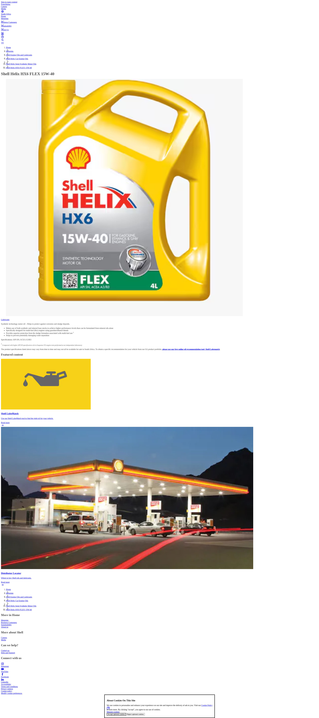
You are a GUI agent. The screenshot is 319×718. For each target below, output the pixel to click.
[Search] (159, 39)
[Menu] (159, 42)
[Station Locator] (159, 33)
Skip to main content (9, 2)
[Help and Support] (159, 36)
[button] (159, 19)
